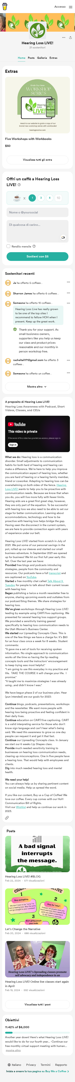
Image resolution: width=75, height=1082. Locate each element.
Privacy (31, 1065)
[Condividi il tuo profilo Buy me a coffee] (70, 37)
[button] (70, 7)
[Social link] (7, 818)
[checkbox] (19, 246)
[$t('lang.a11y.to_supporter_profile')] (15, 329)
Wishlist (21, 807)
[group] (37, 861)
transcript (55, 573)
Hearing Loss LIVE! (37, 43)
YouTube (31, 577)
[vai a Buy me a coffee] (4, 6)
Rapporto (61, 1065)
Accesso (60, 6)
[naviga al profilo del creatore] (37, 30)
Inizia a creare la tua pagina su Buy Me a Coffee (36, 1071)
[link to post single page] (37, 859)
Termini (45, 1065)
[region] (37, 117)
